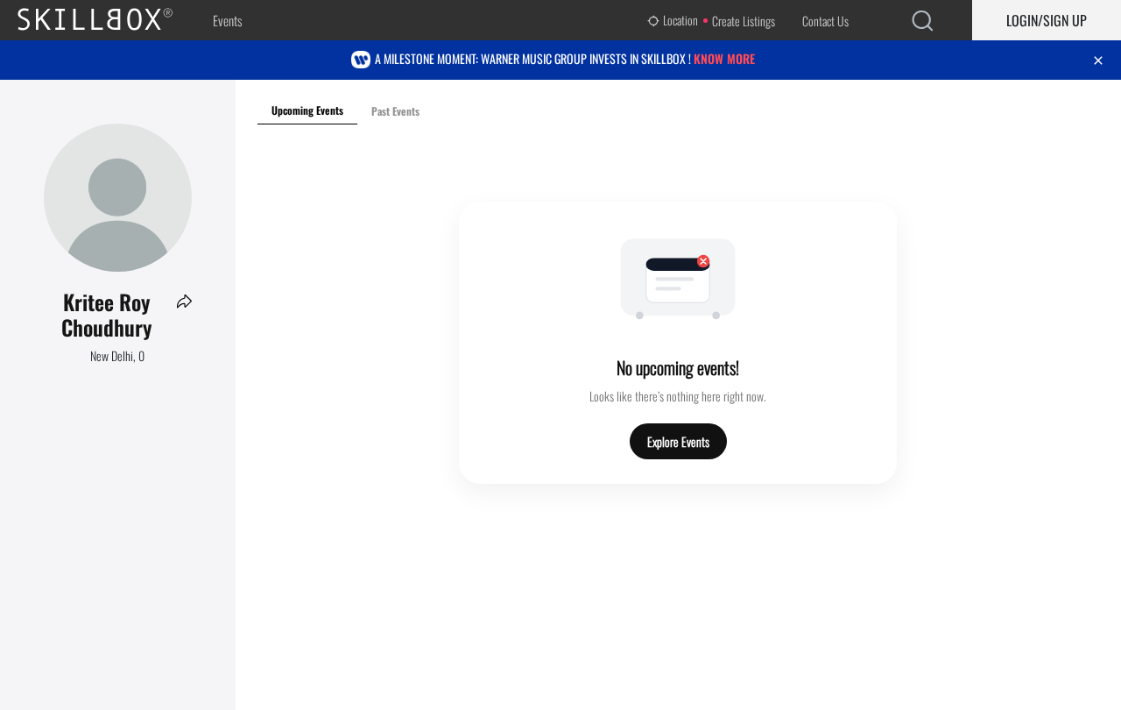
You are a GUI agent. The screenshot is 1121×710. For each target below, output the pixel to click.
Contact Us (825, 20)
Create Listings (743, 20)
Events (227, 20)
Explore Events (678, 441)
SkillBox (109, 20)
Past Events (395, 110)
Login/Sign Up (1046, 20)
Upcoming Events (307, 110)
